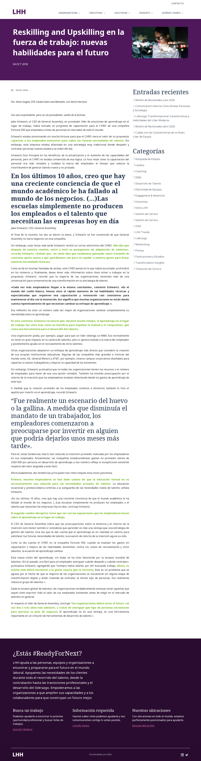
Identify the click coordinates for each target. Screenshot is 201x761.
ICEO (138, 226)
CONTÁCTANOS (81, 725)
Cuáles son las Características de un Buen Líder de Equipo (159, 134)
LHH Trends (142, 232)
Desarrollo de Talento (148, 183)
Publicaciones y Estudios (149, 256)
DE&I (138, 177)
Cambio (139, 165)
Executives (96, 12)
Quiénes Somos (171, 12)
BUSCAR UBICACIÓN (143, 725)
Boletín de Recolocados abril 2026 (155, 126)
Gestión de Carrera (146, 214)
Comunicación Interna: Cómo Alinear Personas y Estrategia (161, 108)
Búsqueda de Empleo (147, 159)
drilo (109, 754)
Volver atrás (22, 90)
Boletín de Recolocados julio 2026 (155, 100)
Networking (142, 244)
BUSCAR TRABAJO (22, 729)
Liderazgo (141, 238)
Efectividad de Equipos (148, 189)
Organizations (68, 12)
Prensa (139, 250)
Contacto (177, 3)
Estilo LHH (141, 208)
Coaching (140, 171)
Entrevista (141, 201)
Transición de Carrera (148, 269)
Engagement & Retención (150, 195)
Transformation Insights (149, 262)
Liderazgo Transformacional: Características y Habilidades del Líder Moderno (161, 118)
